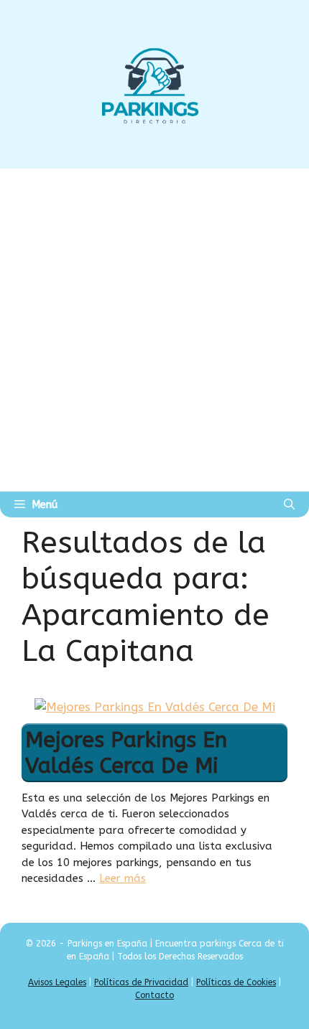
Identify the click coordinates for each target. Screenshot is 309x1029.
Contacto (154, 995)
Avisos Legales (57, 982)
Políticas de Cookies (236, 982)
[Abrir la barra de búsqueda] (289, 504)
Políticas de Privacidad (141, 982)
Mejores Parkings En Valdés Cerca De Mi (126, 753)
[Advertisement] (154, 330)
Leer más (122, 878)
